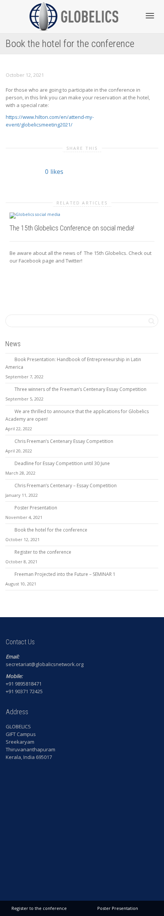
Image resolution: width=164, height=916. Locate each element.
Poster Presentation (35, 507)
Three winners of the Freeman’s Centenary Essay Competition (80, 389)
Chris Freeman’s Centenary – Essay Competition (65, 485)
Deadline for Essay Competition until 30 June (62, 463)
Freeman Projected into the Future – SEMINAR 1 (65, 574)
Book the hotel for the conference (50, 530)
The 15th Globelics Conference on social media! (72, 228)
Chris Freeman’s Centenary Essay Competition (63, 441)
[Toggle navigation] (149, 15)
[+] (82, 215)
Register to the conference (42, 552)
